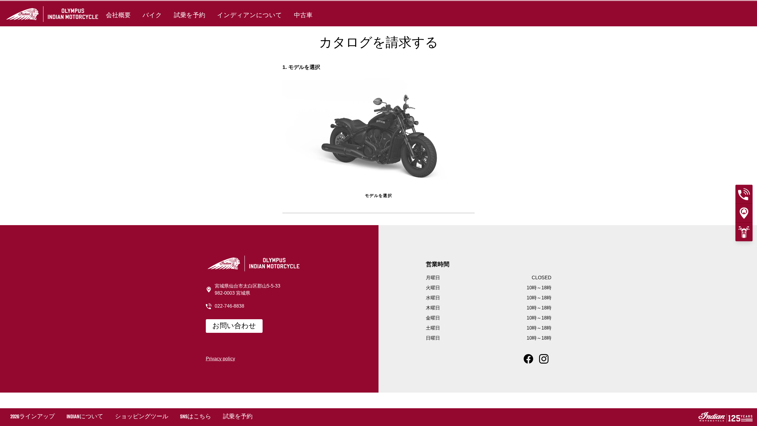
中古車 (303, 15)
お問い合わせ (234, 326)
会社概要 (118, 15)
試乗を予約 (189, 15)
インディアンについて (249, 15)
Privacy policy (220, 358)
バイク (152, 15)
